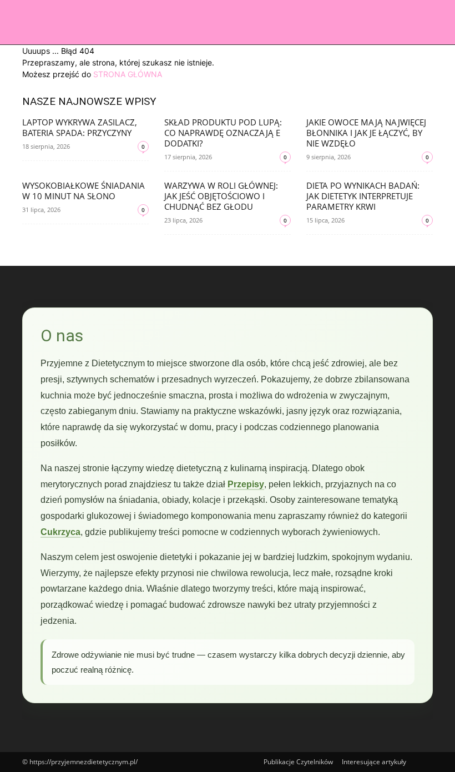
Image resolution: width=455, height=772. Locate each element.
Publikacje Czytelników (298, 761)
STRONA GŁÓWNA (127, 74)
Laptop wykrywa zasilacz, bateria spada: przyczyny (79, 127)
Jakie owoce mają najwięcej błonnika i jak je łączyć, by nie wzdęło (366, 133)
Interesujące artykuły (374, 761)
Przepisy (246, 484)
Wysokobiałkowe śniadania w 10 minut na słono (83, 190)
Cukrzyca (60, 532)
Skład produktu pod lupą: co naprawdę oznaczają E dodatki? (223, 133)
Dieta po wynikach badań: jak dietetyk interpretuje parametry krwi (362, 196)
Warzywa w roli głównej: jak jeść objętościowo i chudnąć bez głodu (221, 196)
